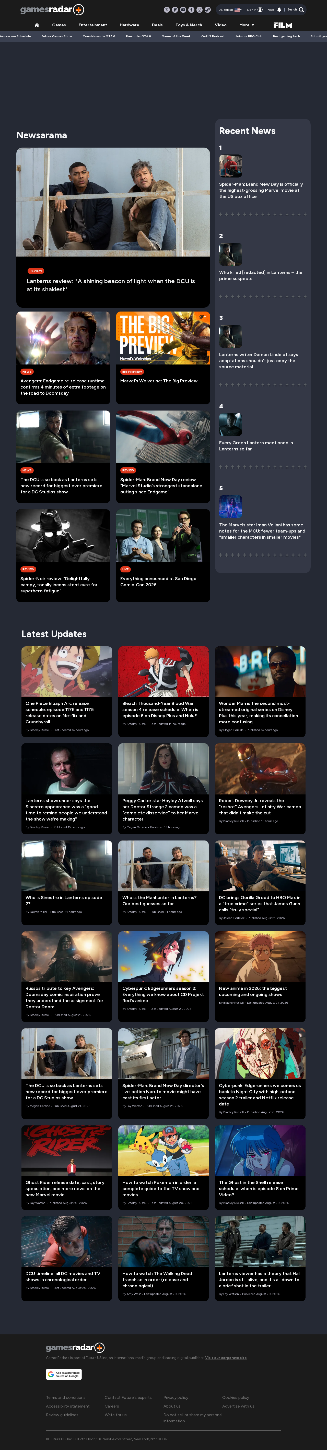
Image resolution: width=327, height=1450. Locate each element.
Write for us (116, 1414)
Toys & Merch (189, 25)
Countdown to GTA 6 (99, 36)
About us (172, 1406)
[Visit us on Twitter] (167, 10)
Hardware (129, 25)
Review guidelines (62, 1414)
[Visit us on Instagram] (199, 10)
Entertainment (93, 25)
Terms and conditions (66, 1397)
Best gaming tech (286, 36)
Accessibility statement (68, 1406)
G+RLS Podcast (213, 36)
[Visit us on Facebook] (191, 10)
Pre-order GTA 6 (138, 36)
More (244, 25)
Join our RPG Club (249, 36)
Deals (157, 25)
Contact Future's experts (128, 1397)
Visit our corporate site (226, 1358)
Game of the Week (176, 36)
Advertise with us (238, 1406)
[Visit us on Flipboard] (175, 10)
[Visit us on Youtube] (183, 10)
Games (59, 25)
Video (221, 25)
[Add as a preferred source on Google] (64, 1374)
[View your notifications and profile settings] (279, 10)
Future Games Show (57, 36)
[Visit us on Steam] (208, 10)
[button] (296, 9)
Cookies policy (235, 1397)
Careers (112, 1406)
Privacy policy (176, 1397)
